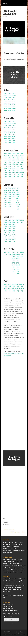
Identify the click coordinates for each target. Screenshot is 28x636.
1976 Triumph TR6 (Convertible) (17, 532)
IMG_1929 (5, 253)
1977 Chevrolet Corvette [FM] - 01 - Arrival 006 (10, 102)
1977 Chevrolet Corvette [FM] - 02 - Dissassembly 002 (5, 132)
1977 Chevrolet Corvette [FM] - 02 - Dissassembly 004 (13, 132)
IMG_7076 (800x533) (5, 288)
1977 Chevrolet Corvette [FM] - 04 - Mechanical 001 (5, 197)
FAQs (4, 587)
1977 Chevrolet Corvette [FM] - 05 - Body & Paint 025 (9, 230)
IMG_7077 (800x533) (10, 288)
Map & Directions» (8, 616)
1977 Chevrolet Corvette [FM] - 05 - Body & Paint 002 (5, 230)
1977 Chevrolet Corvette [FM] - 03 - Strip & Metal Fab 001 (18, 165)
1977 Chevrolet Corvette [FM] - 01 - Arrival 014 (5, 102)
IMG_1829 (18, 221)
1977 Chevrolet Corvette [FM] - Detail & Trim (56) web (18, 263)
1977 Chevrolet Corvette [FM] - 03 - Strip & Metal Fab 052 (9, 165)
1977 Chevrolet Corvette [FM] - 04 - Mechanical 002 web (18, 198)
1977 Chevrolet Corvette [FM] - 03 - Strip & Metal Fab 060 (5, 165)
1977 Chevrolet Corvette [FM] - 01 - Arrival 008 (14, 102)
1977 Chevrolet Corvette (8, 529)
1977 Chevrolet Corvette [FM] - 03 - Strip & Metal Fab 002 (22, 165)
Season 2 (5, 16)
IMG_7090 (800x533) (22, 288)
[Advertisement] (14, 381)
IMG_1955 (22, 221)
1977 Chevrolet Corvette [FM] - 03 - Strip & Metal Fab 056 (13, 165)
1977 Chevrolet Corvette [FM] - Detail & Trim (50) (14, 262)
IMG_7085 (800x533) (18, 288)
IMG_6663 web (22, 254)
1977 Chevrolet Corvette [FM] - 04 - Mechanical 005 (10, 197)
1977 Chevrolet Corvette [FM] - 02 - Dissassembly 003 (9, 132)
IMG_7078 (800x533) (14, 288)
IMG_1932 (9, 253)
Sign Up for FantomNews (11, 620)
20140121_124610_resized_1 (13, 192)
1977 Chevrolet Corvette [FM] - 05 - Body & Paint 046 (13, 230)
